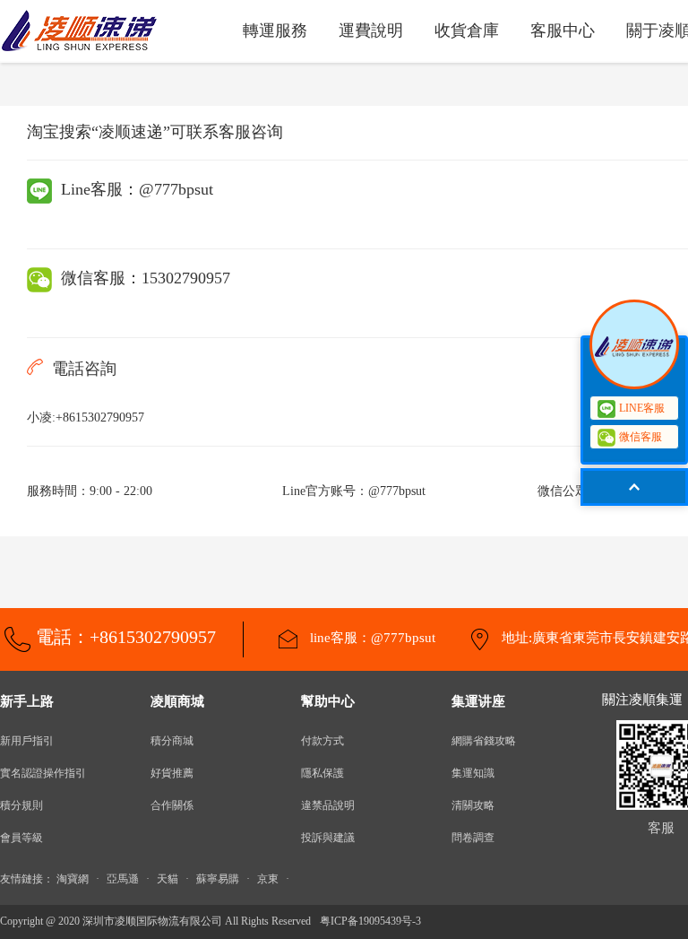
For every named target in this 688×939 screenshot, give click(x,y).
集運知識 (473, 773)
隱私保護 (322, 773)
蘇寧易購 (217, 879)
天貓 (167, 879)
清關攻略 (473, 805)
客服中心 (562, 30)
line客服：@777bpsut (370, 637)
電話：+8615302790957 (126, 637)
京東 (268, 879)
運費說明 (371, 30)
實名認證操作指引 (43, 773)
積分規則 (21, 805)
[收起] (634, 344)
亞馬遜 (123, 879)
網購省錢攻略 (484, 741)
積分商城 (172, 741)
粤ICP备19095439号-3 (370, 921)
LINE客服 (642, 408)
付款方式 (322, 741)
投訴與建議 (328, 837)
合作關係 (172, 805)
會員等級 (21, 837)
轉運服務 (275, 30)
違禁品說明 (328, 805)
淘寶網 (72, 879)
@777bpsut (176, 189)
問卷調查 (473, 837)
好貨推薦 (172, 773)
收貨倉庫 (466, 30)
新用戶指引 (27, 741)
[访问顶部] (634, 487)
